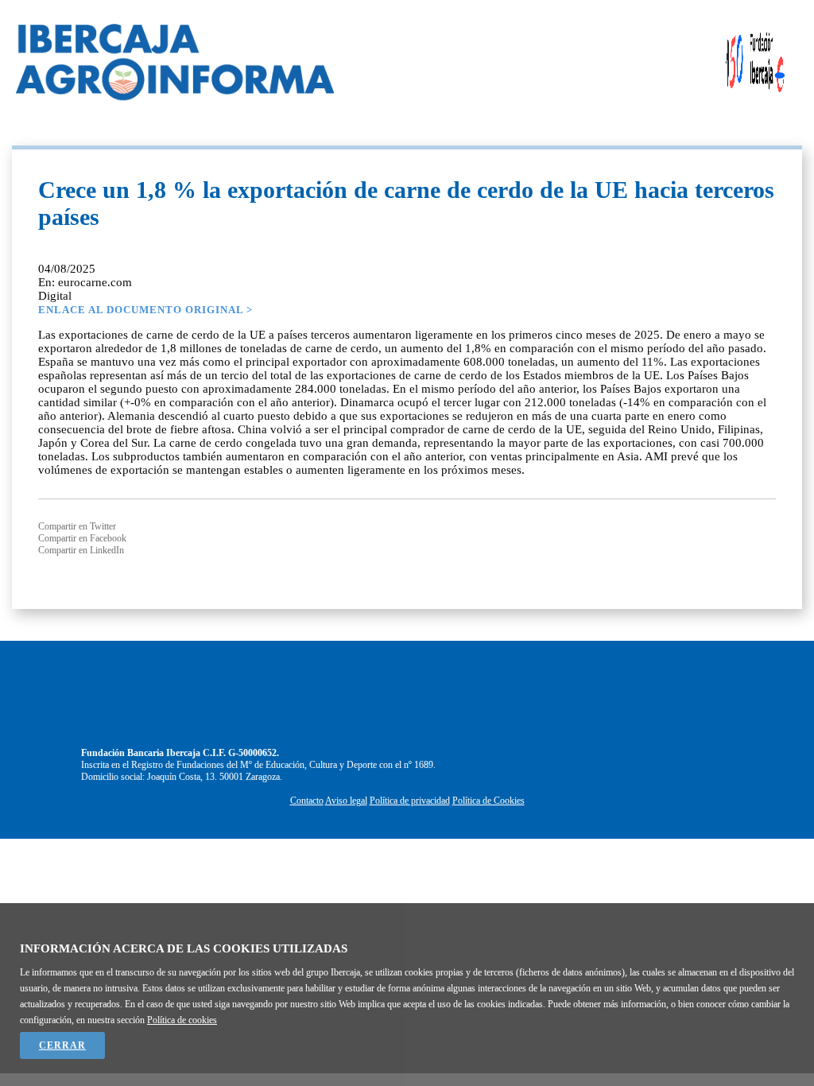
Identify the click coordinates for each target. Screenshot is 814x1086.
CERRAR (62, 1045)
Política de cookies (182, 1020)
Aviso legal (346, 800)
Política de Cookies (488, 800)
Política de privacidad (410, 800)
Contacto (307, 800)
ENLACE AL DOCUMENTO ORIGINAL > (145, 310)
